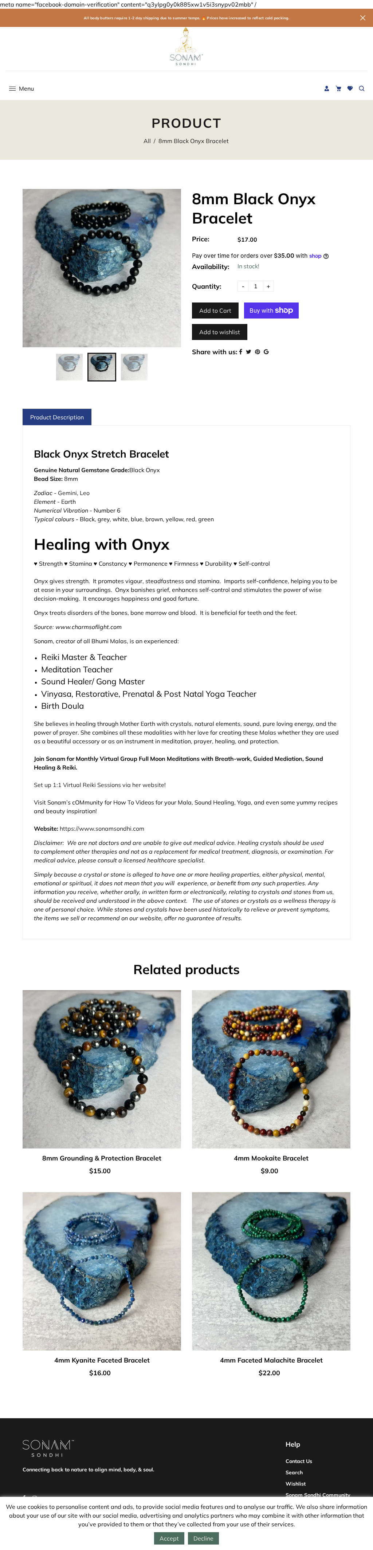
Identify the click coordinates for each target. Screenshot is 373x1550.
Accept (169, 1538)
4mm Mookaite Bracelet (271, 1158)
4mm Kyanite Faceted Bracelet (102, 1360)
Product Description (57, 417)
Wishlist (296, 1483)
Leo (85, 493)
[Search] (361, 88)
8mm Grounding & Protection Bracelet (101, 1158)
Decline (203, 1538)
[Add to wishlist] (110, 1083)
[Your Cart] (338, 88)
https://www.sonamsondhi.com (102, 828)
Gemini (67, 493)
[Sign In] (326, 88)
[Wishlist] (350, 88)
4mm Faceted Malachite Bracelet (271, 1360)
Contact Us (299, 1461)
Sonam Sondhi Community (318, 1495)
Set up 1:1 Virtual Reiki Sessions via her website (99, 784)
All (147, 141)
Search (294, 1472)
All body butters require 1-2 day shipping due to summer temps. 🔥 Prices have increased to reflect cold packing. (186, 18)
